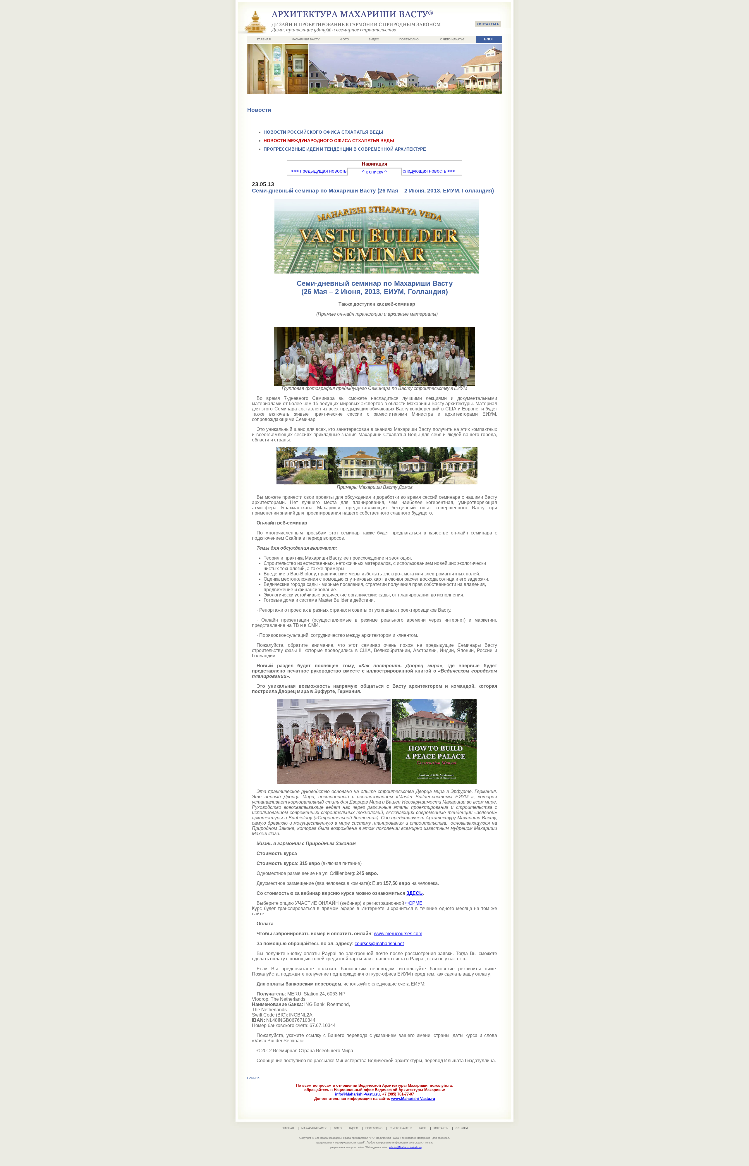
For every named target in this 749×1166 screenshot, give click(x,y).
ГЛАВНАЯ (264, 39)
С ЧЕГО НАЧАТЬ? (452, 39)
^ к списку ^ (374, 171)
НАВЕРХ (253, 1077)
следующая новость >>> (429, 170)
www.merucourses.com (398, 933)
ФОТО (344, 39)
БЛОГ (489, 39)
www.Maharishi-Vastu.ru (413, 1098)
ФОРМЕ (413, 903)
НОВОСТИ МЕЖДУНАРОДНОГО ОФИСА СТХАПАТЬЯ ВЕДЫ (329, 140)
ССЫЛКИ (462, 1128)
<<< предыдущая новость (318, 170)
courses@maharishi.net (379, 943)
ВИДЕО (374, 39)
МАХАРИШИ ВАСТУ (305, 39)
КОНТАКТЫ (441, 1128)
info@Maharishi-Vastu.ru (357, 1094)
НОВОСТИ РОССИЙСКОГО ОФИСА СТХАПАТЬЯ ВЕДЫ (323, 132)
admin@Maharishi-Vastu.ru (405, 1147)
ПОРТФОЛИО (409, 39)
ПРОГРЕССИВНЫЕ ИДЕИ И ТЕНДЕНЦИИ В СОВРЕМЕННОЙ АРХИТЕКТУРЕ (345, 149)
